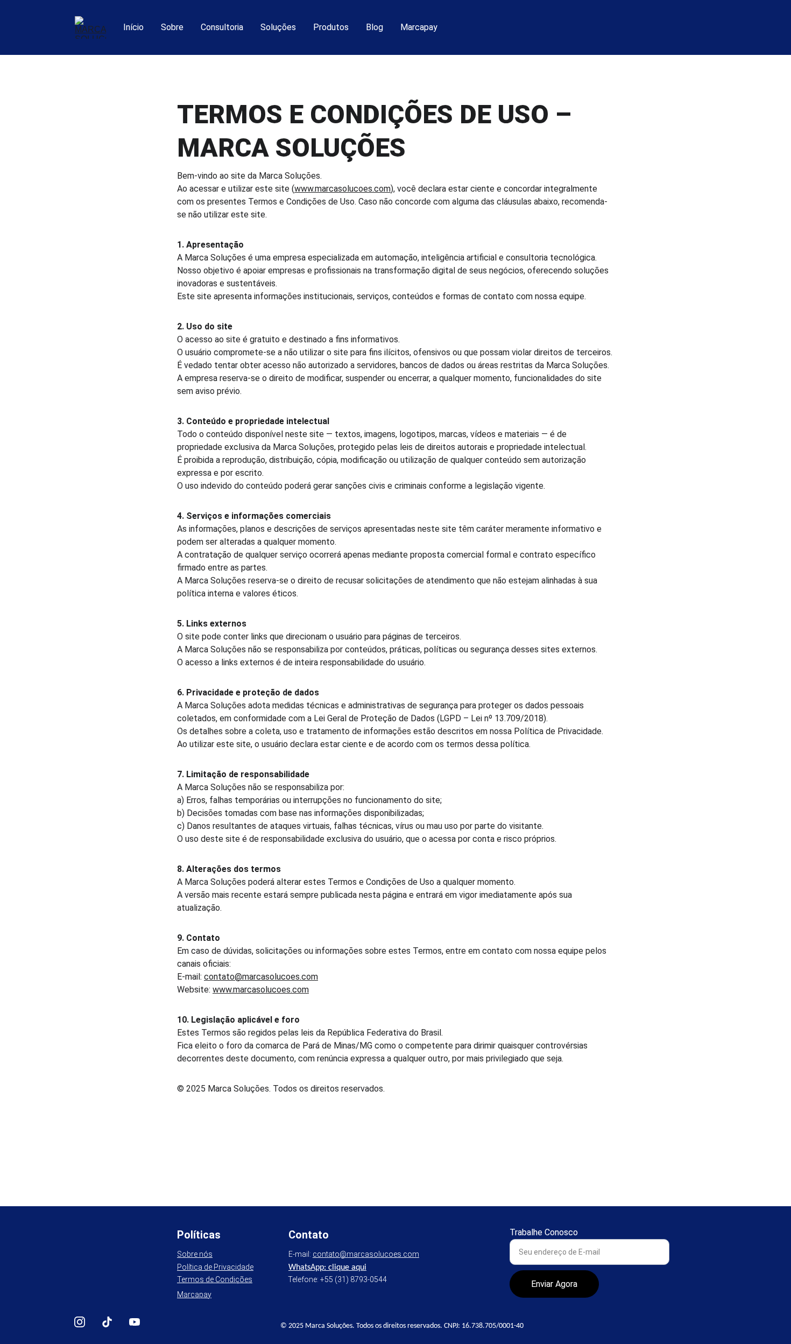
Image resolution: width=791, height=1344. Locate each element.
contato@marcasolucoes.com (261, 977)
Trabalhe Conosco (544, 1232)
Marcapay (418, 27)
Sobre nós (195, 1254)
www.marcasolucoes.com (342, 189)
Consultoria (222, 27)
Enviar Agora (554, 1284)
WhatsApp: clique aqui (327, 1267)
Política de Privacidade (215, 1267)
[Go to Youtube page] (134, 1322)
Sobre (172, 27)
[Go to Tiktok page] (107, 1322)
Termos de (196, 1279)
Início (133, 27)
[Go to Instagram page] (79, 1322)
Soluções (278, 27)
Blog (374, 27)
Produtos (331, 27)
